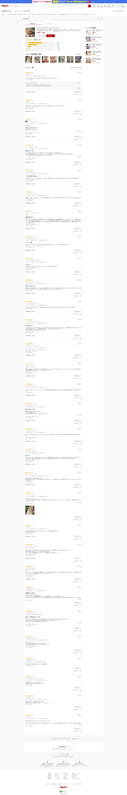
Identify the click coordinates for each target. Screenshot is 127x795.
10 (69, 738)
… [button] (6, 14)
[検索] (89, 6)
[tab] (33, 23)
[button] (97, 6)
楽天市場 (3, 14)
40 (73, 738)
